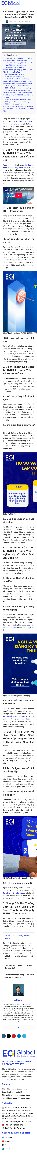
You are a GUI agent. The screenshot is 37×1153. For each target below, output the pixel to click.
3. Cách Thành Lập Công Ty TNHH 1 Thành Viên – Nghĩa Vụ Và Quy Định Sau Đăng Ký (17, 82)
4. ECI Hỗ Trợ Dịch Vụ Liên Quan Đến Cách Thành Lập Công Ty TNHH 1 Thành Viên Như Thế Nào (18, 95)
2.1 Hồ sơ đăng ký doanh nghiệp (15, 74)
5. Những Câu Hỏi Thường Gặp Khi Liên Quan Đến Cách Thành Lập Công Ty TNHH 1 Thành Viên (18, 109)
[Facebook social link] (4, 1036)
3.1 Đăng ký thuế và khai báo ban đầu (16, 86)
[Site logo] (11, 3)
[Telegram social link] (24, 1036)
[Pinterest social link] (14, 1036)
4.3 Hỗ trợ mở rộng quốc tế (13, 104)
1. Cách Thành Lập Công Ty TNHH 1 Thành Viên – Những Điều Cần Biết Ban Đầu (17, 59)
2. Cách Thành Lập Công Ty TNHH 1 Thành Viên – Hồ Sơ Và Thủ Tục (17, 71)
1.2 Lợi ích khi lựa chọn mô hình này (16, 65)
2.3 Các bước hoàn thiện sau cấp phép (17, 79)
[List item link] (19, 1137)
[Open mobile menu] (34, 3)
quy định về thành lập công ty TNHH (17, 716)
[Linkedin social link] (19, 1036)
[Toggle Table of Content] (32, 55)
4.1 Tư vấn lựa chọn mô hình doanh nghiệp (18, 99)
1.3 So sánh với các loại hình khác (15, 67)
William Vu (13, 21)
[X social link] (9, 1036)
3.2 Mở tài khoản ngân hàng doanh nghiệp (18, 88)
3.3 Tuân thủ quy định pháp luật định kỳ (17, 90)
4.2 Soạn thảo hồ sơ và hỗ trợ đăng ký (17, 102)
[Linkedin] (18, 1027)
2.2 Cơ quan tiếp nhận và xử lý (14, 76)
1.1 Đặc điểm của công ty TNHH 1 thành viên (19, 63)
